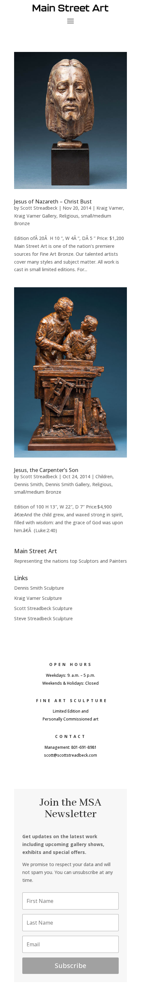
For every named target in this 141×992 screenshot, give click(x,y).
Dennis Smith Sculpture (39, 588)
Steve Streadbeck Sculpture (43, 618)
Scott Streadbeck (38, 208)
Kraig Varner (109, 208)
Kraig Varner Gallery (35, 216)
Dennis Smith (28, 484)
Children (103, 476)
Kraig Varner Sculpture (38, 598)
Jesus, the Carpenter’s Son (46, 470)
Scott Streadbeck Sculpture (43, 608)
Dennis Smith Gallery (67, 484)
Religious (68, 216)
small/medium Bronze (37, 492)
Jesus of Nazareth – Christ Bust (53, 201)
